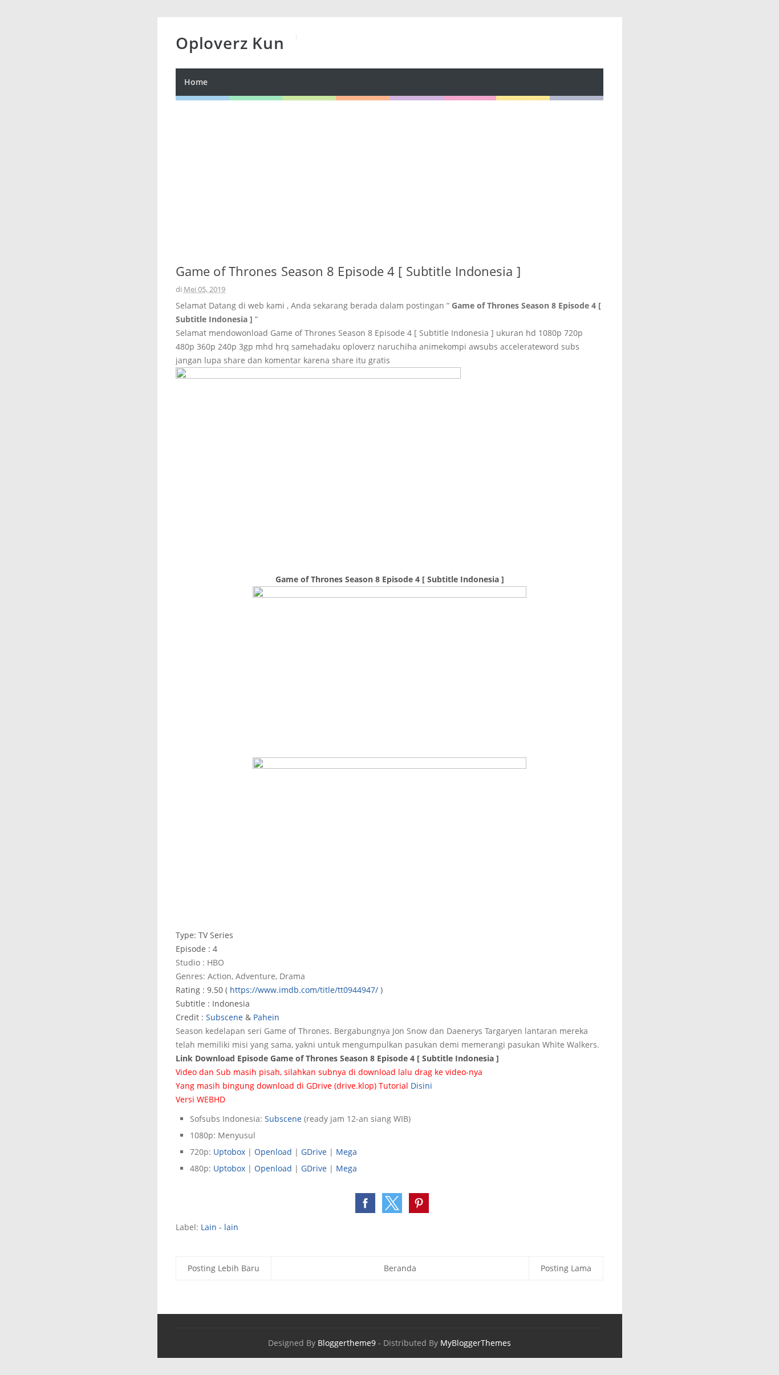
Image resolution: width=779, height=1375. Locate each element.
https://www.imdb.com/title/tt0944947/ (304, 989)
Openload (273, 1151)
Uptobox (229, 1151)
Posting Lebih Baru (223, 1268)
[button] (365, 1203)
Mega (346, 1151)
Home (196, 81)
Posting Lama (566, 1268)
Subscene (224, 1017)
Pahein (266, 1017)
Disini (421, 1085)
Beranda (400, 1268)
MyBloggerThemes (475, 1342)
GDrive (314, 1151)
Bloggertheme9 (347, 1342)
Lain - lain (219, 1227)
